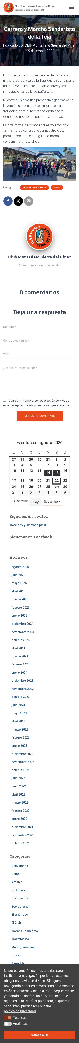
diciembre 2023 (22, 680)
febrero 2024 (20, 664)
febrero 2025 (20, 607)
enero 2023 (19, 745)
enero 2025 (19, 615)
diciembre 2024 (22, 623)
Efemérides (20, 914)
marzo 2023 (20, 729)
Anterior (22, 501)
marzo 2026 (20, 599)
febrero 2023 (20, 737)
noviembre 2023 (23, 688)
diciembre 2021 (22, 827)
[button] (8, 1017)
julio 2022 (18, 778)
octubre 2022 (21, 770)
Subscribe (51, 501)
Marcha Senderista (34, 187)
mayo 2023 (19, 713)
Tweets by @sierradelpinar (27, 525)
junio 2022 (19, 786)
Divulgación (20, 898)
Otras (15, 955)
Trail (57, 187)
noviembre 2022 (23, 762)
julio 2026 (18, 575)
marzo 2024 (20, 656)
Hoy (36, 502)
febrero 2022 (20, 810)
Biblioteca (18, 890)
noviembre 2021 (23, 835)
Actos (16, 874)
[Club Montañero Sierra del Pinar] (31, 7)
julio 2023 (18, 705)
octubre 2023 (21, 696)
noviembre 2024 (23, 632)
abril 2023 (18, 721)
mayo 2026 (19, 583)
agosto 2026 (20, 567)
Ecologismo (20, 906)
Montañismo (20, 939)
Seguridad (19, 963)
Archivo (17, 882)
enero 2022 (19, 818)
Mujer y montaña (23, 947)
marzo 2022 (20, 802)
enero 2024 (19, 672)
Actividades (20, 866)
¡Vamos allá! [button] (39, 1034)
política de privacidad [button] (20, 1011)
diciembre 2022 (22, 754)
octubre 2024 (21, 640)
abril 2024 (18, 648)
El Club (16, 922)
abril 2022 (18, 794)
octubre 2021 (21, 843)
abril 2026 (18, 591)
